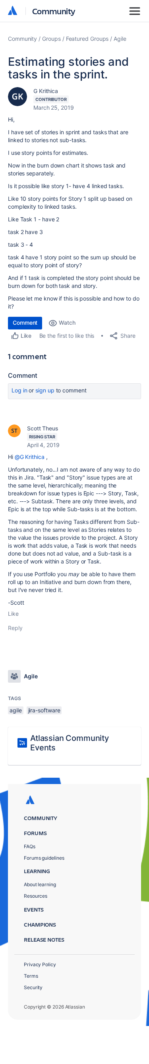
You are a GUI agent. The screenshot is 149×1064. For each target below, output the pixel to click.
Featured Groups (87, 38)
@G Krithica (30, 456)
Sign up (44, 390)
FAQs (29, 846)
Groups (51, 38)
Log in (19, 390)
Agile (120, 38)
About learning (40, 884)
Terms (31, 976)
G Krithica (45, 91)
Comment (25, 322)
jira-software (44, 710)
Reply (15, 627)
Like (13, 613)
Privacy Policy (40, 964)
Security (33, 987)
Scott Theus (42, 428)
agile (16, 710)
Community (53, 11)
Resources (35, 896)
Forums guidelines (44, 858)
